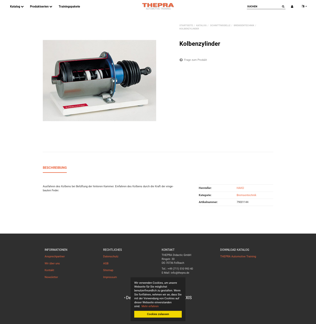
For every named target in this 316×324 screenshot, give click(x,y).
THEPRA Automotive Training (238, 256)
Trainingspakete (69, 6)
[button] (303, 6)
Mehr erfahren (150, 306)
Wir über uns (52, 263)
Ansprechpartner (55, 256)
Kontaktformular (172, 280)
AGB (105, 263)
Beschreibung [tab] (55, 168)
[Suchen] (283, 6)
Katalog (15, 6)
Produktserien (39, 6)
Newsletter (51, 277)
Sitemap (108, 270)
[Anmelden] (292, 6)
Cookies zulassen (158, 314)
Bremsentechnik (246, 195)
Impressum (110, 277)
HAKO (240, 188)
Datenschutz (110, 256)
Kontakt (49, 270)
